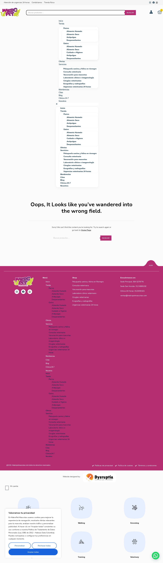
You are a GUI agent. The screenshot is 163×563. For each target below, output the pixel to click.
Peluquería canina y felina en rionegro (80, 69)
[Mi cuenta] (7, 488)
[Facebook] (153, 2)
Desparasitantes (74, 40)
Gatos (66, 43)
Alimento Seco (73, 34)
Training (81, 557)
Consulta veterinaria (72, 72)
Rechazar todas (44, 546)
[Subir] (151, 263)
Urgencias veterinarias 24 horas (77, 87)
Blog (60, 95)
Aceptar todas (33, 552)
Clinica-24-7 (64, 98)
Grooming (134, 523)
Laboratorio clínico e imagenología (78, 78)
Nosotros (62, 101)
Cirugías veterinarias (72, 81)
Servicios (62, 64)
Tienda (61, 24)
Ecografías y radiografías (74, 84)
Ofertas (62, 61)
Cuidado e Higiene (75, 52)
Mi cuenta (14, 486)
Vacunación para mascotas (75, 75)
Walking (81, 523)
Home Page (86, 230)
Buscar (130, 13)
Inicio (61, 21)
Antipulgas (71, 37)
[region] (33, 533)
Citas (61, 92)
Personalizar (20, 546)
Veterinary (134, 557)
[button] (77, 104)
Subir (151, 265)
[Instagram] (150, 2)
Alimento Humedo (74, 31)
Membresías (64, 89)
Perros (66, 28)
